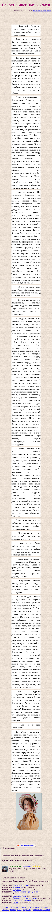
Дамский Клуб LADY (41, 910)
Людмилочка (27, 866)
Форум (13, 910)
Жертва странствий (21, 885)
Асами (15, 903)
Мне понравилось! (27, 846)
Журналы (27, 910)
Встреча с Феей (19, 896)
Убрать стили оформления (42, 11)
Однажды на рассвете (22, 900)
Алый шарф (18, 887)
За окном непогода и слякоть (25, 898)
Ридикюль (17, 890)
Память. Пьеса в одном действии (26, 892)
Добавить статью (11, 907)
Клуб (19, 910)
